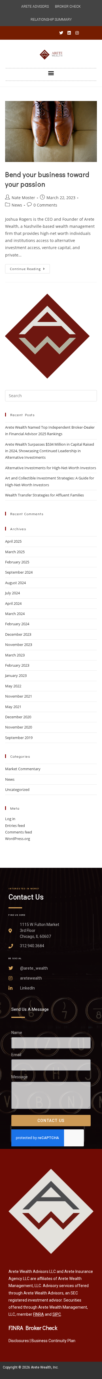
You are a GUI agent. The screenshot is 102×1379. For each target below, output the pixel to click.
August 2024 (15, 582)
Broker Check (68, 7)
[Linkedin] (69, 33)
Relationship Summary (51, 20)
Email (16, 1055)
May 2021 (13, 706)
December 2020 (18, 716)
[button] (51, 73)
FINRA (38, 1314)
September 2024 (19, 572)
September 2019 (19, 737)
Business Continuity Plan (53, 1340)
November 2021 (18, 696)
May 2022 (13, 686)
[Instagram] (77, 33)
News (17, 205)
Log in (10, 818)
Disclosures (18, 1340)
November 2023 (18, 644)
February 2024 (17, 623)
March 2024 (15, 613)
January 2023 (16, 675)
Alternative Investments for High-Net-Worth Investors (50, 467)
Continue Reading (30, 267)
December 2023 (18, 634)
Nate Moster (23, 197)
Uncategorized (17, 789)
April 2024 (13, 603)
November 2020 (18, 727)
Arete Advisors (35, 7)
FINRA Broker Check (32, 1327)
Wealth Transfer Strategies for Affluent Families (44, 495)
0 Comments (45, 205)
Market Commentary (23, 768)
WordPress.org (17, 838)
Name (16, 1032)
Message (19, 1077)
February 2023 (17, 665)
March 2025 (15, 551)
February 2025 (17, 562)
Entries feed (15, 825)
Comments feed (18, 832)
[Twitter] (61, 33)
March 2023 (15, 655)
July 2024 (12, 592)
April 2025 (13, 541)
